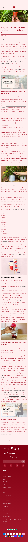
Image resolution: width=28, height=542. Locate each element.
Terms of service (14, 540)
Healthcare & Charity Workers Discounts (11, 489)
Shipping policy (22, 540)
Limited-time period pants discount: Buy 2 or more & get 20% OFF (14, 0)
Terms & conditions (7, 503)
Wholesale (5, 481)
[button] (3, 7)
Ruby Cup (8, 538)
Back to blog (6, 440)
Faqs (4, 492)
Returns (4, 479)
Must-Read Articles (7, 495)
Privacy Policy (6, 506)
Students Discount (7, 487)
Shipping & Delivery (7, 476)
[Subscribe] (23, 461)
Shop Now (5, 473)
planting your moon (14, 396)
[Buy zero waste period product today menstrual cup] (14, 88)
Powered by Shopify (14, 538)
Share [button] (3, 39)
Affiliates (4, 484)
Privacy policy (7, 540)
